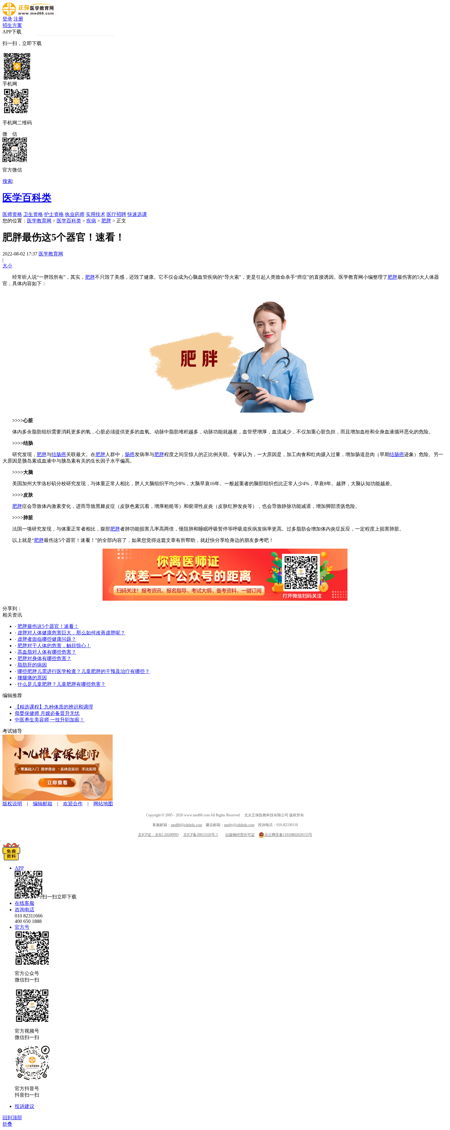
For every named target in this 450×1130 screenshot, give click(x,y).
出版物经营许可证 (240, 835)
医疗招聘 (116, 214)
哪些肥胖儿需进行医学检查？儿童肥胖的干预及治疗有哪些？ (83, 671)
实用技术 (95, 214)
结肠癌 (58, 454)
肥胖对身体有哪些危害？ (44, 658)
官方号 (22, 927)
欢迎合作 (73, 803)
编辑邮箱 (42, 803)
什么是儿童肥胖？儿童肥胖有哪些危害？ (61, 684)
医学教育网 (39, 220)
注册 (18, 18)
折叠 (7, 1124)
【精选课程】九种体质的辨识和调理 (54, 706)
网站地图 (103, 803)
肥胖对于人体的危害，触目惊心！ (54, 645)
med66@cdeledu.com (186, 825)
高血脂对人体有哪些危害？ (46, 652)
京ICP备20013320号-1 (200, 835)
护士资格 (54, 214)
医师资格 (12, 214)
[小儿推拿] (57, 799)
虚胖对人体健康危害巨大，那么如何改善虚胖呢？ (71, 632)
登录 (7, 18)
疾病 (91, 220)
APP (19, 868)
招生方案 (12, 25)
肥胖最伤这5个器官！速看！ (48, 626)
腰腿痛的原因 (32, 677)
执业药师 (74, 214)
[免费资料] (11, 858)
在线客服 (24, 903)
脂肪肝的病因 (32, 664)
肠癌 (130, 454)
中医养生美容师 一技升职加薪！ (49, 719)
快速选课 (137, 214)
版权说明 (12, 803)
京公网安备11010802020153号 (288, 835)
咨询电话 (24, 909)
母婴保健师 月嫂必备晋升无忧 (47, 713)
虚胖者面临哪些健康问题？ (46, 639)
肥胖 (106, 220)
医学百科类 (26, 197)
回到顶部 (12, 1117)
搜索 (7, 181)
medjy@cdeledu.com (239, 825)
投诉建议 (24, 1106)
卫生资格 (33, 214)
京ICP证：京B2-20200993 (158, 835)
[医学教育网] (28, 14)
